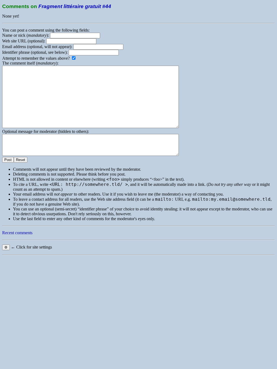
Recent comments (17, 232)
